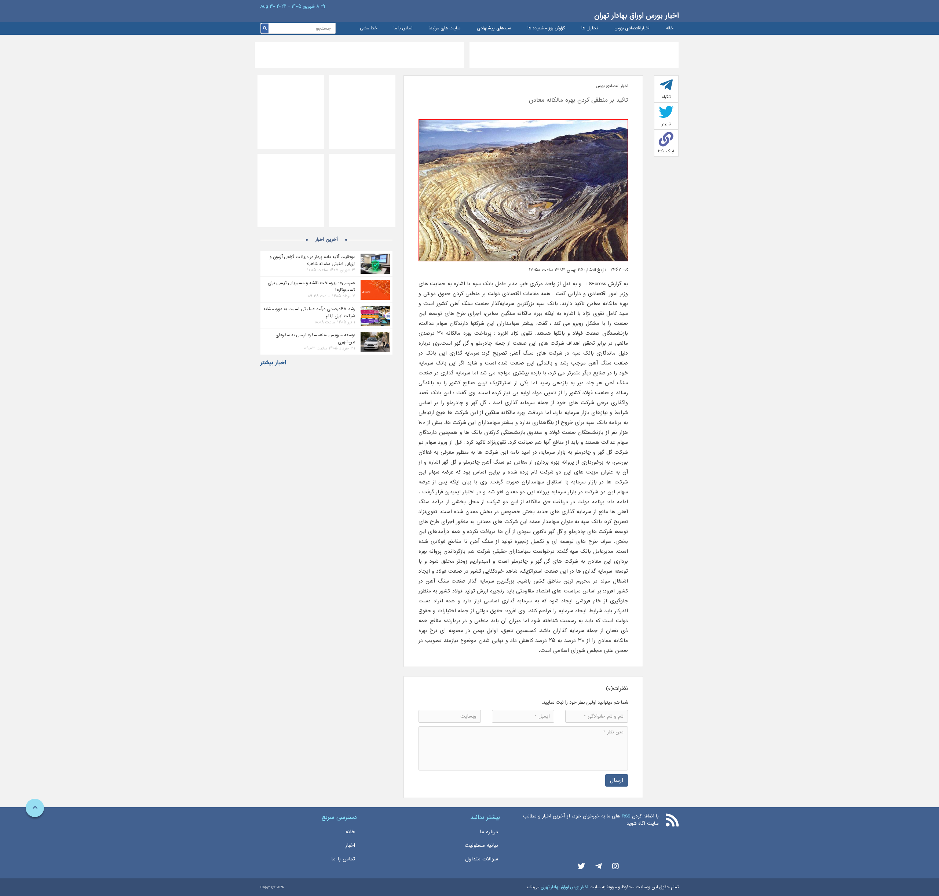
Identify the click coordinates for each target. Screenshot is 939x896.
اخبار (350, 845)
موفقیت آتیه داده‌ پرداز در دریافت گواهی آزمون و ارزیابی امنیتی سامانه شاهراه (312, 260)
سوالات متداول (481, 859)
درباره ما (489, 832)
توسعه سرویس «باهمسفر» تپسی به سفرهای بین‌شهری (315, 338)
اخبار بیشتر (273, 362)
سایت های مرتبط (444, 28)
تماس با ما (403, 28)
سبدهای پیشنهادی (494, 28)
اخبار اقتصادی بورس (631, 28)
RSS (626, 816)
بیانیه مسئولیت (481, 845)
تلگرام (666, 97)
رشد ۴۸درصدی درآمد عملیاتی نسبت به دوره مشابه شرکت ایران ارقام (309, 312)
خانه (669, 28)
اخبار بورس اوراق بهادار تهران (636, 15)
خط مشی (368, 28)
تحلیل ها (589, 28)
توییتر (666, 124)
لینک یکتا (666, 151)
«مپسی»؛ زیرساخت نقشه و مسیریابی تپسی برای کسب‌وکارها (311, 286)
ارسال (616, 780)
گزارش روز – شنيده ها (546, 28)
